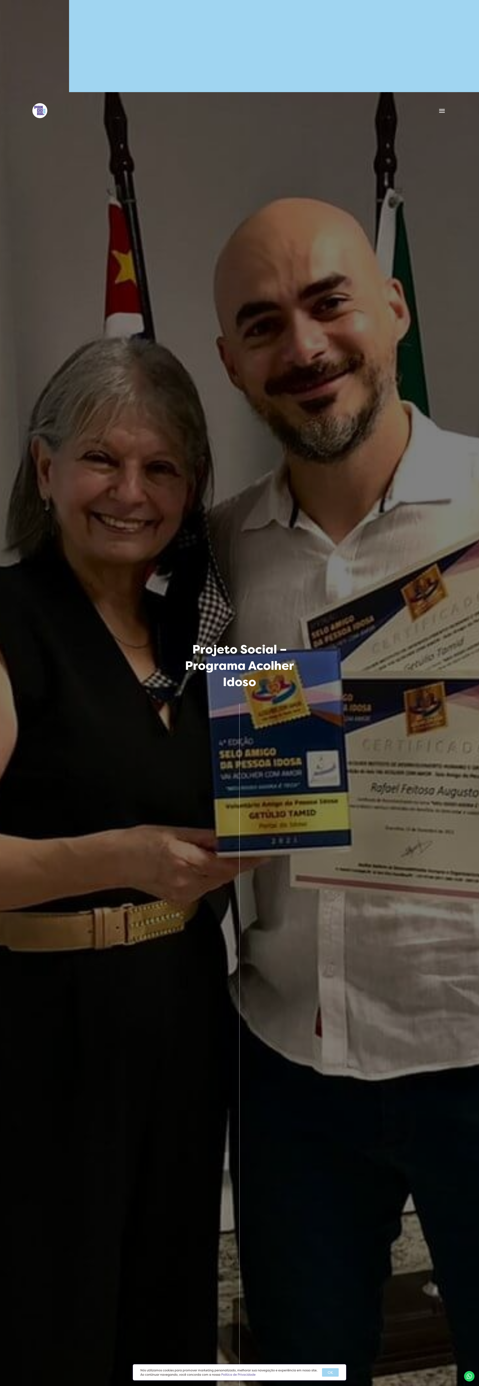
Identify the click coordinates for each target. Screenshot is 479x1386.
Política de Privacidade (238, 1374)
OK (330, 1372)
